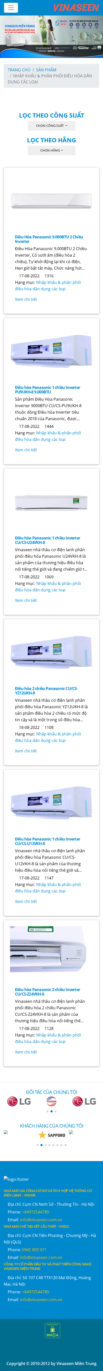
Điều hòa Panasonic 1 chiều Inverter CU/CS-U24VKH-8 (47, 540)
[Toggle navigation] (11, 8)
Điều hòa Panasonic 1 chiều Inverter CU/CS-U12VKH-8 (47, 841)
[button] (48, 1111)
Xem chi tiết (26, 299)
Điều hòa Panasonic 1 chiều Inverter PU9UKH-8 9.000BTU (47, 390)
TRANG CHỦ (19, 70)
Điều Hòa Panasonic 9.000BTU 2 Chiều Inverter (49, 239)
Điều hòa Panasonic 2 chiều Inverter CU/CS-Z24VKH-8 (47, 992)
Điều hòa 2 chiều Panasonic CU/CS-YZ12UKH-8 (46, 691)
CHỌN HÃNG (50, 150)
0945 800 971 (34, 1249)
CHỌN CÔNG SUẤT (50, 125)
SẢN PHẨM (46, 70)
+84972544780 (35, 1212)
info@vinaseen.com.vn (41, 1219)
